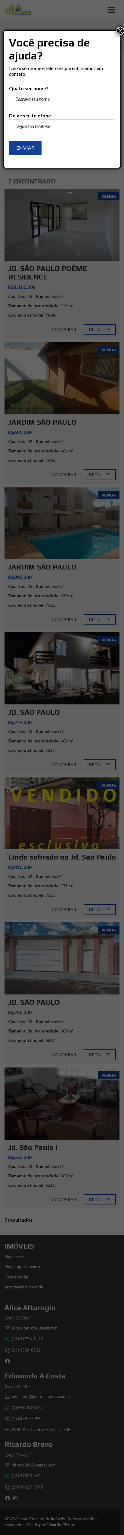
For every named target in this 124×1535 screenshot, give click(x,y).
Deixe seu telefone (30, 115)
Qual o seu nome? (28, 88)
